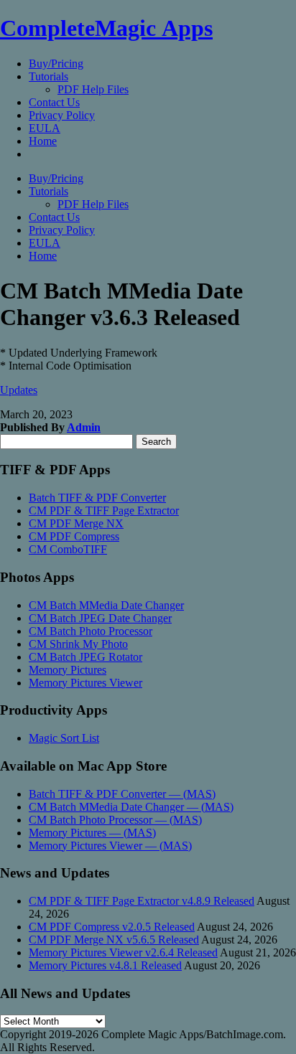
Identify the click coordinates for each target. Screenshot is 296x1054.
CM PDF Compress (74, 536)
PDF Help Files (93, 89)
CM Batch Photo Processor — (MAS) (115, 820)
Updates (18, 390)
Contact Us (54, 102)
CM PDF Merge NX (76, 523)
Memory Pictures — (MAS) (92, 833)
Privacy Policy (62, 115)
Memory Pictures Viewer (85, 683)
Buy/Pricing (56, 63)
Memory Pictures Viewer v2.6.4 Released (123, 952)
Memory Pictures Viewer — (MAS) (110, 845)
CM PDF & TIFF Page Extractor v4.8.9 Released (141, 901)
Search (156, 441)
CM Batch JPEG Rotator (85, 657)
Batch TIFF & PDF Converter (97, 497)
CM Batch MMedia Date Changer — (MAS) (131, 807)
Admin (84, 427)
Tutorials (48, 76)
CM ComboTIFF (68, 549)
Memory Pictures (67, 670)
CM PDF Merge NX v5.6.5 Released (114, 939)
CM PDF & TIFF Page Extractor (104, 510)
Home (43, 141)
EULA (44, 128)
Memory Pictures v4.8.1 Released (105, 965)
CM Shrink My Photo (78, 644)
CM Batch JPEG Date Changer (100, 618)
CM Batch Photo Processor (90, 631)
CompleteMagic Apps (106, 28)
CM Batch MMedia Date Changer (106, 605)
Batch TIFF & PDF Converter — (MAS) (122, 794)
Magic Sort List (64, 738)
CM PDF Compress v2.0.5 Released (112, 927)
